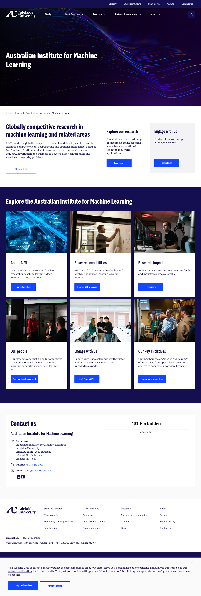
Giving (170, 4)
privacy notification (20, 571)
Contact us (187, 4)
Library (113, 4)
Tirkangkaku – (23, 538)
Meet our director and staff (24, 379)
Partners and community (134, 515)
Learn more (119, 163)
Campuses (88, 515)
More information (23, 287)
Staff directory (167, 521)
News (124, 528)
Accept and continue (23, 585)
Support (164, 515)
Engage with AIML (86, 379)
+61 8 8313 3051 (34, 464)
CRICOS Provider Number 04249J (78, 543)
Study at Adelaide (53, 508)
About (163, 508)
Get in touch (167, 163)
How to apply (51, 515)
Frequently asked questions (58, 521)
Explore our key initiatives (152, 379)
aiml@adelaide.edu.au (38, 470)
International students (94, 521)
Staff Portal (154, 4)
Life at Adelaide (91, 508)
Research (126, 508)
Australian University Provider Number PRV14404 (32, 543)
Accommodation (91, 528)
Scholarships (50, 528)
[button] (192, 562)
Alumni (125, 521)
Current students (132, 4)
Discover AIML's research (87, 287)
